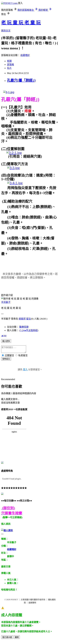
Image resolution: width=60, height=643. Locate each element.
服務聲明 (32, 603)
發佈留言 (6, 359)
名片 (9, 68)
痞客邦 (22, 318)
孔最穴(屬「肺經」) (21, 80)
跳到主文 (5, 30)
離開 (17, 637)
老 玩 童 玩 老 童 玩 (21, 22)
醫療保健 (24, 327)
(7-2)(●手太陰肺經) (28, 330)
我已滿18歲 (7, 637)
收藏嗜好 (25, 55)
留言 (28, 318)
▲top (3, 335)
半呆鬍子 (5, 302)
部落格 (10, 64)
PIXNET (14, 599)
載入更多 (6, 341)
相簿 (9, 61)
